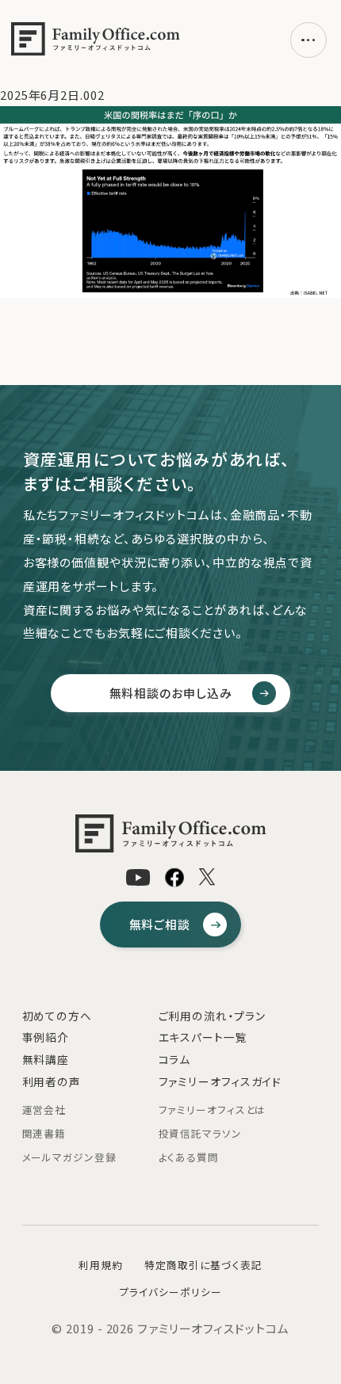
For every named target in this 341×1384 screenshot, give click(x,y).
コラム (175, 1059)
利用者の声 (51, 1081)
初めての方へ (57, 1016)
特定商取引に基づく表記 (203, 1264)
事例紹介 (46, 1037)
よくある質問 (189, 1157)
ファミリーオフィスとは (212, 1109)
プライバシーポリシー (171, 1291)
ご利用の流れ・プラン (212, 1016)
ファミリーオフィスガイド (220, 1081)
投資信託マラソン (200, 1133)
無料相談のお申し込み (170, 692)
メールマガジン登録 (69, 1157)
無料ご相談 (159, 924)
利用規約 (101, 1264)
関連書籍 (44, 1133)
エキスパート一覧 (203, 1037)
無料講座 (46, 1059)
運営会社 (44, 1109)
